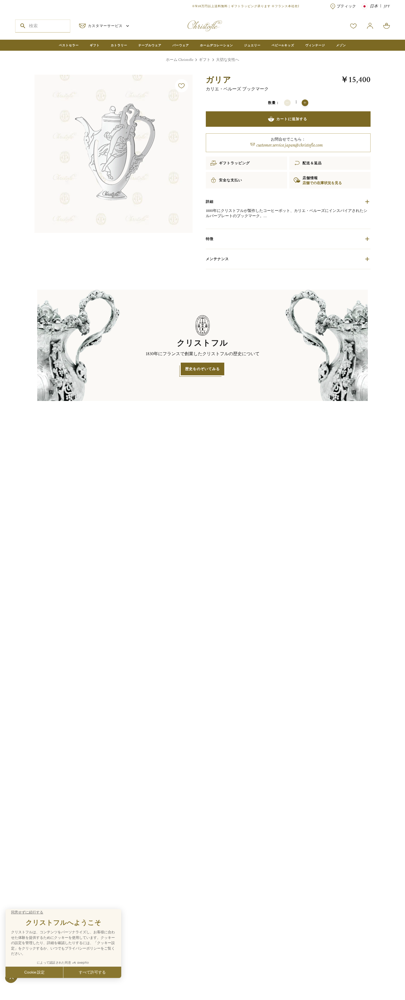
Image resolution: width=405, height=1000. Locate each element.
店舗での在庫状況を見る (322, 183)
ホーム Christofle (179, 59)
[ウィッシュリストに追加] (181, 85)
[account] (353, 25)
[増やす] (305, 102)
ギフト (204, 59)
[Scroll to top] (383, 978)
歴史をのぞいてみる (202, 368)
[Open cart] (386, 25)
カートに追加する (291, 119)
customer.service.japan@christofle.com (289, 145)
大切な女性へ (227, 59)
